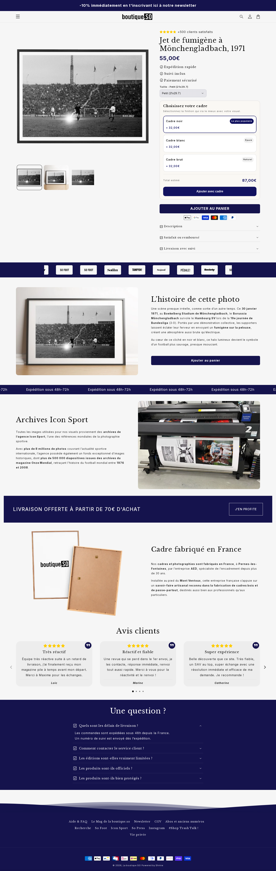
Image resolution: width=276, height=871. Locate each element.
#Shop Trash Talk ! (183, 828)
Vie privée (138, 834)
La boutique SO (132, 865)
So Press (138, 828)
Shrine (159, 865)
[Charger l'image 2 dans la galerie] (56, 177)
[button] (242, 17)
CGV (158, 821)
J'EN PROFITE (246, 509)
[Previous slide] (11, 667)
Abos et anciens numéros (184, 821)
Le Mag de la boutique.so (110, 821)
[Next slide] (265, 667)
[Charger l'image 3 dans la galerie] (83, 177)
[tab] (133, 691)
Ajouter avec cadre (209, 191)
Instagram (157, 828)
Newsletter (142, 821)
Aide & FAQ (78, 821)
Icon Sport (119, 828)
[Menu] (18, 17)
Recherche (83, 828)
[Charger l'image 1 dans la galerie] (29, 177)
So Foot (101, 828)
